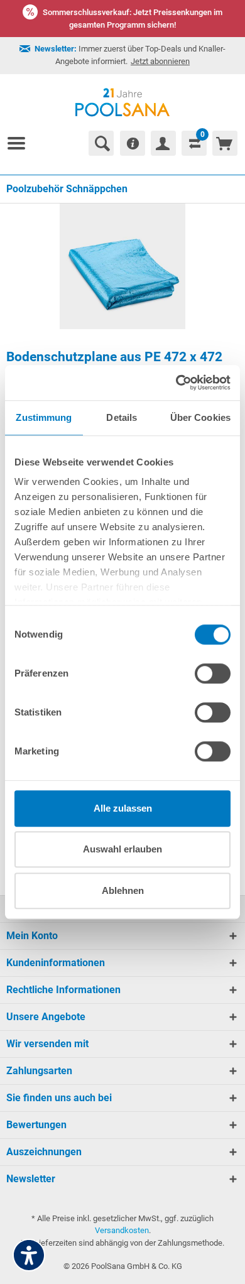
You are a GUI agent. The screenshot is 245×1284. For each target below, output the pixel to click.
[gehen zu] (21, 143)
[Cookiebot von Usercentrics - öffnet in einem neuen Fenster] (176, 382)
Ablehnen (123, 890)
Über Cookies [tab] (200, 417)
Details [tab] (121, 417)
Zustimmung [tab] (44, 417)
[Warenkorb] (224, 143)
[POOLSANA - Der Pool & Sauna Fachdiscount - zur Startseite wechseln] (122, 102)
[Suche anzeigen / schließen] (101, 143)
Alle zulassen (123, 808)
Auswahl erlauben (122, 849)
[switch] (213, 673)
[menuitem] (21, 143)
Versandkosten (122, 1230)
